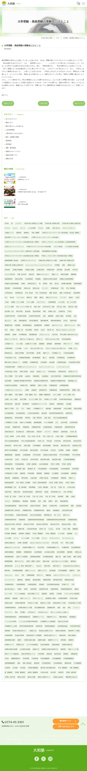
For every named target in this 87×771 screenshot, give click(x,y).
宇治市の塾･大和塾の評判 (52, 223)
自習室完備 (64, 432)
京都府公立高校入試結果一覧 (50, 649)
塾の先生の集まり (10, 589)
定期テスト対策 (42, 385)
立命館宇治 (62, 311)
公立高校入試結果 (25, 649)
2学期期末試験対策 (10, 608)
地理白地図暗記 (9, 552)
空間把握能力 (16, 501)
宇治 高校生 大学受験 (23, 483)
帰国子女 (29, 298)
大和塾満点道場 (61, 362)
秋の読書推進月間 (40, 608)
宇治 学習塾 (8, 376)
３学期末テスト (9, 344)
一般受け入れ (32, 631)
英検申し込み (52, 311)
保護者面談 (60, 404)
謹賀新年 (71, 640)
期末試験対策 (64, 501)
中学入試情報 (67, 409)
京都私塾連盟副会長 (24, 617)
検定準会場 (57, 654)
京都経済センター (52, 617)
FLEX (62, 543)
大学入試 (53, 450)
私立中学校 (41, 547)
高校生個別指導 (9, 483)
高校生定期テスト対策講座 (34, 635)
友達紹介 (51, 404)
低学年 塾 (42, 529)
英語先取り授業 (56, 460)
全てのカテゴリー (11, 119)
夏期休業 (20, 580)
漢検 (63, 265)
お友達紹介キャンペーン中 (39, 404)
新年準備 (59, 270)
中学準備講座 (36, 446)
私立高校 (22, 668)
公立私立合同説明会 (33, 413)
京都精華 (74, 450)
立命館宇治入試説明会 (11, 385)
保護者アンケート (53, 640)
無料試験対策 (44, 321)
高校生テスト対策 (45, 603)
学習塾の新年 (50, 270)
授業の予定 (9, 159)
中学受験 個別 (9, 469)
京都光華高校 (54, 589)
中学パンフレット (38, 598)
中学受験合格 (23, 335)
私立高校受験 (61, 552)
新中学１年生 (17, 446)
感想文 (19, 640)
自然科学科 (69, 413)
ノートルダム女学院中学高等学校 (28, 622)
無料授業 (69, 552)
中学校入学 (25, 460)
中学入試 (74, 270)
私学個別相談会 (27, 325)
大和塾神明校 (52, 302)
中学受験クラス (56, 353)
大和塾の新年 (40, 270)
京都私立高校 (30, 432)
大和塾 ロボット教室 (11, 399)
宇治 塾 (53, 487)
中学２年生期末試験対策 (12, 441)
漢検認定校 (78, 399)
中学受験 (57, 265)
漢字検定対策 (8, 404)
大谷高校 (7, 427)
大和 (23, 575)
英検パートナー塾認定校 (12, 654)
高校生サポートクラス (13, 151)
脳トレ (45, 358)
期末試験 (48, 409)
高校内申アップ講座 (74, 631)
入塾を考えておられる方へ (14, 133)
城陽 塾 (58, 557)
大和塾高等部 (8, 635)
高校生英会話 (62, 372)
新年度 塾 (50, 330)
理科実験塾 (32, 487)
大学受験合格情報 (18, 571)
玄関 (15, 321)
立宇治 (69, 311)
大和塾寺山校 (54, 288)
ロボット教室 (57, 395)
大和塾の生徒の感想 (29, 640)
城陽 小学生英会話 (65, 293)
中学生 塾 (41, 441)
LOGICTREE (54, 335)
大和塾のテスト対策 (30, 344)
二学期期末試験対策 (71, 436)
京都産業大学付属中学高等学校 (72, 376)
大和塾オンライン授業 (50, 399)
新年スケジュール (70, 325)
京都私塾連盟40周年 (66, 589)
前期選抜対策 (27, 552)
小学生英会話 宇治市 (11, 372)
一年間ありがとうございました (13, 390)
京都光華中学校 (43, 589)
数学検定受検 (36, 580)
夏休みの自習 (21, 677)
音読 (64, 608)
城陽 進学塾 (77, 557)
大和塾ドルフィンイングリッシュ (27, 367)
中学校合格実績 (19, 464)
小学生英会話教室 (69, 353)
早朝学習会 (8, 446)
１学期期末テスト (38, 409)
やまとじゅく (8, 575)
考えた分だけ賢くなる (36, 348)
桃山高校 (44, 413)
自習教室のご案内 (51, 598)
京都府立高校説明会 (22, 515)
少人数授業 (55, 473)
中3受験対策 (65, 547)
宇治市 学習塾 (55, 464)
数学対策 (51, 358)
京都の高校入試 (9, 432)
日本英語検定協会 (63, 626)
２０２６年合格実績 (32, 645)
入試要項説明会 (47, 427)
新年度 (36, 330)
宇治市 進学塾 (66, 464)
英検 (44, 311)
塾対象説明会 (8, 418)
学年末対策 (75, 469)
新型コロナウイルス (51, 298)
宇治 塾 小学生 (38, 497)
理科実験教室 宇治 (10, 487)
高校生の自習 (8, 603)
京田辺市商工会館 (67, 510)
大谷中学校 (64, 423)
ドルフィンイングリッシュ (46, 367)
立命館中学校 (53, 506)
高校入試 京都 (72, 307)
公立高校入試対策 (49, 552)
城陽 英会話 (53, 293)
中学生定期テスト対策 (74, 603)
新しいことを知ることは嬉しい (59, 612)
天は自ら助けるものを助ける (71, 566)
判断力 (50, 501)
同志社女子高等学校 (42, 524)
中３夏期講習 (77, 663)
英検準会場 (39, 626)
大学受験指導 (54, 478)
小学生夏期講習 (56, 659)
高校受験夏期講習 (10, 663)
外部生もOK (78, 552)
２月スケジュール (44, 335)
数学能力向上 (8, 353)
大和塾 (48, 228)
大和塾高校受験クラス (53, 547)
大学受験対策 (71, 358)
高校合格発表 (55, 645)
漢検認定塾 (74, 654)
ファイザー (63, 298)
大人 (6, 298)
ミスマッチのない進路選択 (71, 594)
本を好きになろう (43, 612)
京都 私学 (37, 307)
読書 (59, 608)
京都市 (23, 284)
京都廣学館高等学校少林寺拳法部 (56, 520)
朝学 (56, 501)
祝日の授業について (33, 594)
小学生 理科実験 (43, 487)
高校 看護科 (8, 395)
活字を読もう (31, 612)
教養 (44, 501)
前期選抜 (18, 552)
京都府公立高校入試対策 (50, 455)
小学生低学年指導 (32, 529)
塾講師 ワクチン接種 (17, 302)
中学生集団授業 (53, 469)
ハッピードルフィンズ (63, 367)
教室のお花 (36, 288)
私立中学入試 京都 (48, 307)
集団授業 (39, 473)
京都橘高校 (26, 427)
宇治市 (7, 223)
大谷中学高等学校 (56, 376)
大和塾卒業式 (8, 348)
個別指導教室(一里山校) (11, 261)
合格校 (14, 335)
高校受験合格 (33, 335)
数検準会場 (68, 663)
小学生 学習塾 (9, 436)
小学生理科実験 (17, 288)
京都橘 (68, 450)
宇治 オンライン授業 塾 (23, 307)
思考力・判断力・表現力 (33, 561)
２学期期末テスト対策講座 (47, 622)
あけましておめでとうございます (39, 543)
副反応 (71, 298)
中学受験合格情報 (48, 557)
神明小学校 (17, 492)
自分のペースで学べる (11, 339)
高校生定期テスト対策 (59, 603)
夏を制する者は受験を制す (48, 668)
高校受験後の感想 (10, 640)
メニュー (15, 228)
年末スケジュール (57, 325)
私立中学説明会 (9, 515)
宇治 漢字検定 (68, 492)
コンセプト (18, 223)
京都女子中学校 (23, 506)
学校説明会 (36, 376)
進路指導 (15, 598)
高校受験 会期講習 (24, 534)
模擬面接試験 (8, 455)
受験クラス (46, 353)
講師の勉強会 (63, 617)
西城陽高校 (16, 478)
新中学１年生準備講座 (11, 450)
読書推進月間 (51, 608)
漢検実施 (7, 631)
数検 (19, 663)
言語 (39, 501)
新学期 (45, 284)
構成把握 (25, 501)
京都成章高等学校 (70, 427)
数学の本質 (46, 561)
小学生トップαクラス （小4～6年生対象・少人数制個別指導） (59, 242)
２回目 (7, 302)
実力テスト (40, 575)
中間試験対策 (53, 385)
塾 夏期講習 (8, 672)
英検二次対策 (24, 372)
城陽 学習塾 (67, 557)
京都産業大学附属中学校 (41, 381)
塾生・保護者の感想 (12, 137)
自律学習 (60, 672)
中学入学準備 (76, 455)
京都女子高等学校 (35, 506)
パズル (26, 348)
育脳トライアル (42, 571)
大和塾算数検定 (20, 584)
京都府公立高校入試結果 (50, 279)
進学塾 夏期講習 (33, 672)
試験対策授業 (57, 409)
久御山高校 (33, 478)
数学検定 (73, 561)
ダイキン (44, 538)
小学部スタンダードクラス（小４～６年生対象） (45, 237)
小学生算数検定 (57, 663)
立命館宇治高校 (22, 316)
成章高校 (78, 506)
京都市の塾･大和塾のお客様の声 (14, 265)
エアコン (16, 538)
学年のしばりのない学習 (52, 339)
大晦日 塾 (20, 330)
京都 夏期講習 (74, 668)
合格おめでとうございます (12, 547)
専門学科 (27, 418)
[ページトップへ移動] (83, 724)
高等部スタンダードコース (28, 261)
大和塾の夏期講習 (33, 668)
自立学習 (53, 672)
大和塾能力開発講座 (24, 358)
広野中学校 (73, 321)
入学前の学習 (8, 460)
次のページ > (79, 103)
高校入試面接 (64, 274)
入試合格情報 (10, 130)
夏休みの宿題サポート (44, 677)
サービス (7, 228)
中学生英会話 (52, 372)
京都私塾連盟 (30, 575)
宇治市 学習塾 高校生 (56, 483)
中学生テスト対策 (33, 603)
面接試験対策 (8, 279)
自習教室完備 (34, 362)
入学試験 (59, 594)
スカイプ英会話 (58, 247)
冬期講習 (46, 325)
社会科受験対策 (75, 547)
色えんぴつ (8, 321)
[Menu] (83, 3)
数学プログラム (19, 561)
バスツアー (47, 432)
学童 (78, 571)
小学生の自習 (44, 672)
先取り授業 (27, 446)
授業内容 (18, 233)
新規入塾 (17, 404)
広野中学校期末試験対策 (26, 626)
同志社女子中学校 (29, 524)
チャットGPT (8, 594)
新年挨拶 (63, 640)
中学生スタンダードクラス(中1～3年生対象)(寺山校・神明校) (22, 256)
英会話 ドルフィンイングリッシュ (14, 247)
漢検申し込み (71, 265)
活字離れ (22, 612)
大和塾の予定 (24, 385)
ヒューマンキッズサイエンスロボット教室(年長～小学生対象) (22, 251)
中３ (23, 409)
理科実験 (7, 288)
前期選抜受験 (8, 561)
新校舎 (45, 506)
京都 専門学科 (37, 418)
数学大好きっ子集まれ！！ (12, 362)
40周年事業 (33, 589)
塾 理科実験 (22, 487)
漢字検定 (9, 144)
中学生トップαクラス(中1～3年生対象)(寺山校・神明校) (57, 256)
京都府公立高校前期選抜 (66, 279)
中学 (73, 584)
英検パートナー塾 (73, 649)
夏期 (35, 298)
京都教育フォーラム (38, 617)
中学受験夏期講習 (69, 659)
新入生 (57, 284)
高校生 (28, 409)
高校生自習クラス (11, 155)
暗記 (16, 612)
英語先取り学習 (76, 446)
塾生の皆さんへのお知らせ (14, 126)
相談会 (48, 510)
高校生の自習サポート (50, 635)
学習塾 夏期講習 (20, 672)
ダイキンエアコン (55, 538)
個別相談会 (56, 510)
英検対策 (63, 649)
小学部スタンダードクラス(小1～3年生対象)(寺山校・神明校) (22, 242)
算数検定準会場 (69, 580)
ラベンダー (45, 288)
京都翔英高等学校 (65, 390)
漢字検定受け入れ (56, 492)
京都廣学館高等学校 (10, 520)
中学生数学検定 (46, 663)
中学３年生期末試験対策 (60, 418)
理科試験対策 (23, 321)
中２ (17, 409)
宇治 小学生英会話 (41, 293)
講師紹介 (26, 233)
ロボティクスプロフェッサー (62, 575)
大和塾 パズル (72, 348)
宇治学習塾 (26, 659)
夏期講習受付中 (15, 659)
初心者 (12, 298)
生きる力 (38, 566)
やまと (17, 575)
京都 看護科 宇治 (30, 395)
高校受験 (17, 325)
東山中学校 (19, 311)
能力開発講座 (36, 358)
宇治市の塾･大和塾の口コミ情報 (33, 223)
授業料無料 (58, 344)
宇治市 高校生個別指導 (39, 483)
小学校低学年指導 (10, 367)
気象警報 (32, 385)
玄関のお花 (27, 288)
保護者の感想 (41, 640)
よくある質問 (31, 228)
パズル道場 (18, 348)
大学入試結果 (44, 450)
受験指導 (63, 478)
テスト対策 (19, 344)
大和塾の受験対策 (20, 603)
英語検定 (9, 141)
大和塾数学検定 (9, 584)
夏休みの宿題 (31, 677)
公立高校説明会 (9, 413)
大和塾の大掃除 (29, 270)
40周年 (26, 589)
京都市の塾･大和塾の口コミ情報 (48, 261)
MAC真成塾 (52, 571)
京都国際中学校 (27, 510)
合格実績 (7, 335)
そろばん (50, 529)
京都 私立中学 (22, 274)
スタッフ (22, 228)
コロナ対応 (61, 302)
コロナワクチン (41, 302)
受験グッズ (55, 274)
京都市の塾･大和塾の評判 (66, 261)
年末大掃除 (28, 330)
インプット (76, 608)
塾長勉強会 (73, 617)
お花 (75, 316)
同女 (74, 524)
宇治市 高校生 (70, 483)
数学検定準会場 (57, 580)
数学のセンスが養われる (27, 339)
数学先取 (55, 446)
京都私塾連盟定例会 (10, 617)
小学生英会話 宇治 (10, 358)
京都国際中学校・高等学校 (12, 510)
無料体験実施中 (9, 557)
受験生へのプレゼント (43, 274)
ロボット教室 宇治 (69, 395)
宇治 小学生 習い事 (34, 436)
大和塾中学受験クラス (29, 547)
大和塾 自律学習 (71, 672)
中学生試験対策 (33, 321)
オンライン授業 (9, 307)
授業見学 (55, 432)
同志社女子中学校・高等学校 (13, 524)
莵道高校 (7, 478)
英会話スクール (73, 372)
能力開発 (60, 497)
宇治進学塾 (35, 659)
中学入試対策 (36, 455)
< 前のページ (7, 103)
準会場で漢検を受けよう (19, 631)
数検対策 (36, 663)
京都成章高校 (58, 427)
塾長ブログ (5, 95)
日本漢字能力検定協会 (65, 399)
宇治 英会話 (29, 293)
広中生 (65, 321)
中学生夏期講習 (45, 659)
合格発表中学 (43, 390)
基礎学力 (72, 571)
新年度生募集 (47, 446)
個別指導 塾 (31, 469)
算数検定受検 (47, 580)
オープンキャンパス (68, 538)
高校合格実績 (8, 464)
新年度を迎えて (32, 284)
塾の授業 (67, 270)
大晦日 (12, 330)
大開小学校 (8, 492)
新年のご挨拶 (69, 543)
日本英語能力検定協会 (53, 584)
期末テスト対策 (9, 409)
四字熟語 (68, 316)
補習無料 (41, 344)
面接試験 (17, 455)
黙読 (69, 608)
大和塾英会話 (19, 293)
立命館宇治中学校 (10, 316)
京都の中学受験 (19, 353)
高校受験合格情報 (35, 557)
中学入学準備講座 (65, 455)
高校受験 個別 (20, 469)
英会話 (32, 372)
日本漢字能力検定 (75, 626)
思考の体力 (47, 566)
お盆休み (27, 376)
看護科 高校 (76, 390)
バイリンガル (20, 298)
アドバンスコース (10, 580)
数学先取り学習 (65, 446)
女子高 (7, 529)
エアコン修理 (25, 538)
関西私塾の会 (48, 515)
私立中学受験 (30, 353)
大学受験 (60, 450)
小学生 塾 (73, 432)
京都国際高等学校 (39, 510)
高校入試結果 (34, 450)
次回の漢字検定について (28, 654)
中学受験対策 (61, 358)
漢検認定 (65, 654)
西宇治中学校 (67, 441)
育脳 (67, 497)
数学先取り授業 (45, 460)
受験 (72, 506)
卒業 (51, 284)
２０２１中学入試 (10, 274)
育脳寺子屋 (21, 529)
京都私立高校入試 (67, 645)
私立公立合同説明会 (35, 515)
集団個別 (46, 473)
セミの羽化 (61, 534)
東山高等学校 (36, 311)
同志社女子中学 (54, 524)
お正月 (43, 330)
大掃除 (27, 390)
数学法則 (7, 571)
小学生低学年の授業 (74, 362)
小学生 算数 (59, 436)
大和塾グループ (9, 645)
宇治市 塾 (61, 487)
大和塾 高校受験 (23, 543)
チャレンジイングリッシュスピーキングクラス (39, 265)
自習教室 (25, 362)
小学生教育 (43, 362)
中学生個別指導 (42, 469)
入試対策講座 (38, 552)
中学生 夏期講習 (38, 534)
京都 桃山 (47, 418)
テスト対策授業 (48, 423)
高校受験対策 (38, 325)
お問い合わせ (56, 228)
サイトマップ (65, 743)
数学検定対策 (8, 566)
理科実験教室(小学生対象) (49, 251)
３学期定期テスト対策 (11, 473)
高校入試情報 (77, 409)
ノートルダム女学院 (10, 622)
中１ (57, 423)
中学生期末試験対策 (10, 506)
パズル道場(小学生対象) (72, 247)
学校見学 (39, 432)
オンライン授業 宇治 (35, 399)
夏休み (41, 298)
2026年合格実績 (44, 645)
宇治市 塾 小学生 (10, 497)
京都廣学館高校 (72, 520)
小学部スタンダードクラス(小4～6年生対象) (39, 247)
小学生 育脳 (66, 529)
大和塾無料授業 (64, 385)
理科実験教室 (77, 284)
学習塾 (19, 589)
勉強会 (76, 589)
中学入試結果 (24, 450)
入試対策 (7, 668)
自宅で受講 (23, 399)
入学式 (17, 460)
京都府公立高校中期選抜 (12, 284)
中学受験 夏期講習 (10, 534)
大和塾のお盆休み (58, 677)
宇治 (62, 288)
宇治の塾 (49, 441)
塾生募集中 (26, 404)
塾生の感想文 (72, 635)
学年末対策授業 (66, 339)
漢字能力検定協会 (28, 492)
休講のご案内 (59, 316)
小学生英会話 (8, 293)
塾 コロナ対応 (71, 302)
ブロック (7, 501)
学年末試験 (31, 473)
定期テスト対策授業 (22, 557)
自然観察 (69, 534)
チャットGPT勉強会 (19, 594)
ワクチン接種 (30, 302)
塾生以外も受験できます (46, 631)
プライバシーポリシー (69, 228)
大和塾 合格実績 (31, 464)
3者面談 (52, 594)
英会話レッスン (41, 372)
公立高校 (15, 668)
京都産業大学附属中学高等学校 (22, 381)
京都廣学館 (22, 520)
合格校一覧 (36, 649)
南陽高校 (73, 473)
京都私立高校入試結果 (11, 649)
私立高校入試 (20, 432)
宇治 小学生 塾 (48, 436)
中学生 (7, 659)
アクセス (40, 228)
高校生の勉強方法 (10, 543)
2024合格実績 (65, 473)
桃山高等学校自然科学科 (56, 413)
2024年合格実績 (43, 464)
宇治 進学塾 (19, 376)
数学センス (39, 339)
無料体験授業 (37, 423)
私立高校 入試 (9, 311)
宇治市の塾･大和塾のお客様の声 (71, 223)
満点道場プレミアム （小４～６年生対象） (17, 237)
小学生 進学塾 (20, 436)
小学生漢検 (41, 654)
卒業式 (77, 344)
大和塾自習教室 (62, 598)
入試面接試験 (26, 455)
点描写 (73, 497)
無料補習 (49, 344)
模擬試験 (48, 575)
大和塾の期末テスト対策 (25, 608)
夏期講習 (75, 529)
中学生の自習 (73, 598)
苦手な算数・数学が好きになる (69, 335)
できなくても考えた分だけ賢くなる (56, 348)
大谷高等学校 (73, 423)
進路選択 (7, 598)
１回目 (77, 298)
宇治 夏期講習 (62, 668)
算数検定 (27, 580)
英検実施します (72, 381)
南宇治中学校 (77, 441)
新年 (78, 325)
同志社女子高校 (66, 524)
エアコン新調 (35, 538)
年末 (6, 330)
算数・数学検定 (11, 148)
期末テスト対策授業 (25, 423)
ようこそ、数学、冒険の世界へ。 (24, 566)
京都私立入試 (20, 645)
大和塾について (9, 233)
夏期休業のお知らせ (71, 677)
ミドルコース (76, 575)
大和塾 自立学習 (10, 677)
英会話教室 (77, 293)
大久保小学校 (71, 487)
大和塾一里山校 (43, 478)
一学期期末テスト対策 (11, 423)
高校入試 (31, 274)
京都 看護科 (19, 395)
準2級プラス (65, 584)
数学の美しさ (57, 566)
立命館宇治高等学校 (34, 316)
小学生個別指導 (65, 469)
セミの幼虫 (8, 538)
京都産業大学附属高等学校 (57, 381)
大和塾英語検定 (32, 584)
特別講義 (37, 279)
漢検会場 (49, 654)
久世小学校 (55, 543)
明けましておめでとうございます (65, 330)
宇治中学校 (57, 441)
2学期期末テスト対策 (11, 626)
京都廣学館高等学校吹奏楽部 (36, 520)
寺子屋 (58, 529)
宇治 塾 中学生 (50, 497)
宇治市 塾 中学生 (24, 497)
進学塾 (38, 353)
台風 (44, 316)
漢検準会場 (38, 492)
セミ (76, 534)
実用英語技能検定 (50, 626)
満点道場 (51, 362)
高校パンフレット (25, 598)
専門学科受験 (19, 418)
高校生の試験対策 (61, 631)
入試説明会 (45, 376)
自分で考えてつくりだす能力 (60, 561)
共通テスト (72, 478)
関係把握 (32, 501)
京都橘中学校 (16, 427)
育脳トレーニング (30, 571)
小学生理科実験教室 (69, 460)
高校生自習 (62, 635)
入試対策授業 (29, 279)
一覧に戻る (43, 103)
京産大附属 (8, 381)
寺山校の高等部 (19, 635)
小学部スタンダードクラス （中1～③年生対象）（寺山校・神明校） (61, 233)
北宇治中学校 (34, 460)
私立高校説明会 (20, 413)
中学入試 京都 (61, 307)
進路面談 (44, 594)
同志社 (13, 529)
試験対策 (22, 473)
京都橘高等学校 (36, 427)
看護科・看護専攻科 (44, 395)
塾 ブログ (57, 515)
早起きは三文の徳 (63, 622)
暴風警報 (50, 316)
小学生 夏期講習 (50, 534)
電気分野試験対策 (56, 321)
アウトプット (8, 612)
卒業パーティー (68, 344)
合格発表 (33, 390)
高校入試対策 (19, 279)
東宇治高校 (25, 478)
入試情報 (68, 404)
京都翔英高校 (53, 390)
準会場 (46, 492)
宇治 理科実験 (70, 288)
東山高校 (27, 311)
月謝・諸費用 (35, 233)
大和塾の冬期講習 (18, 270)
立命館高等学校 (64, 506)
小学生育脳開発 (62, 571)
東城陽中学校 (8, 325)
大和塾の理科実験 (66, 284)
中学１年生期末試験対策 (28, 441)
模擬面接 (73, 274)
